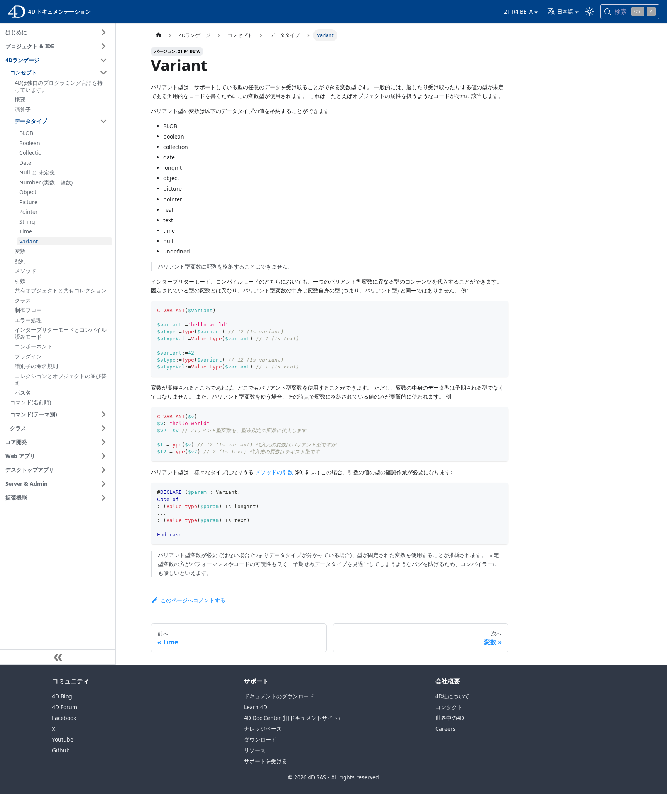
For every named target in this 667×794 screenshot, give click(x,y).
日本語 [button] (565, 11)
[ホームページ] (158, 35)
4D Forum (64, 707)
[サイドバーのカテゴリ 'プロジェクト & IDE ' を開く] (103, 46)
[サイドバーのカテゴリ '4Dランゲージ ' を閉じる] (103, 60)
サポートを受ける (265, 761)
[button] (60, 72)
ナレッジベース (263, 728)
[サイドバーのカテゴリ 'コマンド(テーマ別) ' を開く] (103, 414)
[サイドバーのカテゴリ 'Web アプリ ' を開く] (103, 456)
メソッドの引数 (274, 472)
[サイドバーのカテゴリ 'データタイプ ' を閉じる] (103, 121)
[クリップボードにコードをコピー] (499, 310)
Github (61, 750)
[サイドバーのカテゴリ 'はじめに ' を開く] (103, 32)
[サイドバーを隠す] (58, 657)
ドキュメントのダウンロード (279, 696)
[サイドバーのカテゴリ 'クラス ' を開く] (103, 428)
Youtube (62, 739)
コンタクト (448, 707)
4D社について (452, 696)
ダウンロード (260, 739)
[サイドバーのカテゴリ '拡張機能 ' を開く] (103, 498)
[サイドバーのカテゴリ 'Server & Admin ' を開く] (103, 484)
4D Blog (62, 696)
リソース (255, 750)
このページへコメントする (193, 600)
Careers (445, 728)
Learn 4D (255, 707)
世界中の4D (449, 717)
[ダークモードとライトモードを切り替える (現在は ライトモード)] (589, 11)
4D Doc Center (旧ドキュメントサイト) (292, 717)
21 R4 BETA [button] (518, 11)
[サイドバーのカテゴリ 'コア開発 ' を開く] (103, 442)
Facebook (64, 717)
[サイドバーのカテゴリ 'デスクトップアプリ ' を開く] (103, 470)
